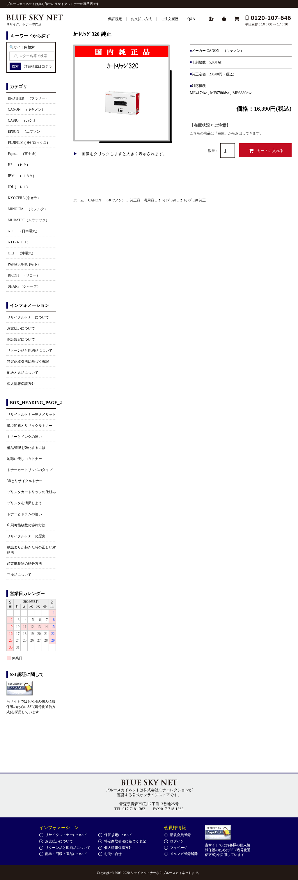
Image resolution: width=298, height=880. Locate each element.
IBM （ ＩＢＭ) (21, 176)
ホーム (78, 200)
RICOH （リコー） (24, 275)
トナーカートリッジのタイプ (29, 470)
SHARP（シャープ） (24, 286)
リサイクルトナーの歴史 (26, 536)
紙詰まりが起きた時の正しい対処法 (31, 550)
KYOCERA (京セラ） (24, 198)
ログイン (177, 841)
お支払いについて (21, 328)
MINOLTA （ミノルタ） (28, 209)
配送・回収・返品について (66, 854)
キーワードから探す (30, 35)
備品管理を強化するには (26, 448)
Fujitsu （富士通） (23, 154)
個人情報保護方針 (21, 384)
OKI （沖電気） (21, 253)
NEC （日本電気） (23, 231)
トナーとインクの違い (24, 437)
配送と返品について (22, 373)
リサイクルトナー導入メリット (31, 414)
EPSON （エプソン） (26, 132)
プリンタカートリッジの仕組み (31, 492)
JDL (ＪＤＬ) (18, 187)
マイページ (178, 848)
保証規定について (21, 339)
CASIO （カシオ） (24, 120)
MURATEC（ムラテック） (28, 220)
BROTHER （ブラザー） (28, 98)
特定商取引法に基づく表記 (28, 362)
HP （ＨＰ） (19, 165)
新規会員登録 (180, 835)
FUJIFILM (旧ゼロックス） (29, 143)
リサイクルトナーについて (28, 317)
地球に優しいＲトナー (24, 459)
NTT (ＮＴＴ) (18, 242)
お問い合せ (113, 854)
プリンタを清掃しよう (24, 503)
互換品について (19, 575)
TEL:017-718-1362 (129, 809)
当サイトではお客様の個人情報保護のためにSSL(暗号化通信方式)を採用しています (31, 707)
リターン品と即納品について (29, 350)
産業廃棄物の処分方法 (24, 564)
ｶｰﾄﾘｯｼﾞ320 (167, 200)
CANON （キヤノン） (106, 200)
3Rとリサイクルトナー (24, 481)
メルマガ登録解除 (184, 854)
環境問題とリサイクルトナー (29, 426)
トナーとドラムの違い (24, 514)
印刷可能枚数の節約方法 (26, 525)
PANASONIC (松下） (24, 264)
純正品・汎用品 (142, 200)
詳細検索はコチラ (38, 66)
